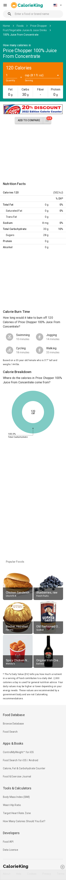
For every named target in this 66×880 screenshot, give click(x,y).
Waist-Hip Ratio (12, 805)
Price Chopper (38, 25)
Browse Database (13, 723)
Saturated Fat (14, 210)
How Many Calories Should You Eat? (24, 821)
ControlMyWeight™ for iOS (18, 752)
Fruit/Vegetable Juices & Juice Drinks (25, 30)
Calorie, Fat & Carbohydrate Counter (24, 768)
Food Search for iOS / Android (20, 760)
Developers (11, 833)
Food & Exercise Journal (17, 776)
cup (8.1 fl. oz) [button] (34, 75)
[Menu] (5, 5)
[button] (57, 5)
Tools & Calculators (17, 788)
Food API (8, 841)
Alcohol (7, 247)
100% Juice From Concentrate (20, 34)
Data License (10, 849)
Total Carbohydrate (14, 229)
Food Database (14, 715)
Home (6, 25)
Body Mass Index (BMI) (16, 796)
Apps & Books (13, 743)
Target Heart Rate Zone (17, 813)
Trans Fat (11, 216)
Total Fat (8, 204)
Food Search (10, 731)
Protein (7, 241)
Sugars (10, 235)
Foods (20, 25)
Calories (8, 192)
